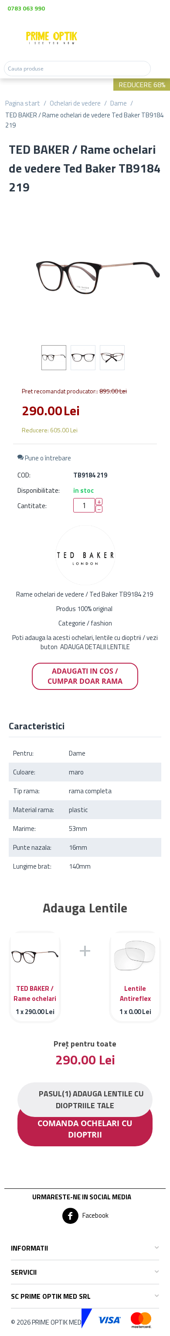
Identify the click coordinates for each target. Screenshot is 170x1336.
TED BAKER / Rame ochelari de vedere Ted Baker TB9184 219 (35, 992)
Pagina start (22, 103)
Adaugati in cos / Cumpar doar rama (85, 676)
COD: (24, 475)
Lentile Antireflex (135, 992)
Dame (118, 103)
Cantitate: (32, 506)
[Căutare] (158, 68)
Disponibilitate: (38, 490)
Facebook (95, 1215)
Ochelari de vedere (75, 103)
